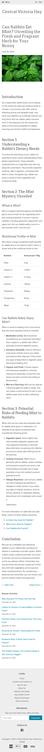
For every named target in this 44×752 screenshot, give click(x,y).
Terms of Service (22, 701)
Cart (40, 2)
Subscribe (35, 717)
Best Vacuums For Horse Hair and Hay (18, 598)
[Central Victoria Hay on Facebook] (22, 730)
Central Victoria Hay (22, 11)
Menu (7, 2)
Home (22, 678)
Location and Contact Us (22, 681)
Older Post (8, 584)
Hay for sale (22, 685)
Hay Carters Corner (22, 694)
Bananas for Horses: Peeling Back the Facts (21, 630)
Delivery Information (22, 691)
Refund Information (22, 698)
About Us (22, 688)
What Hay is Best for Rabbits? (19, 524)
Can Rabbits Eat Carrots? (17, 528)
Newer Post (35, 584)
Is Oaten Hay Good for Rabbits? (20, 520)
